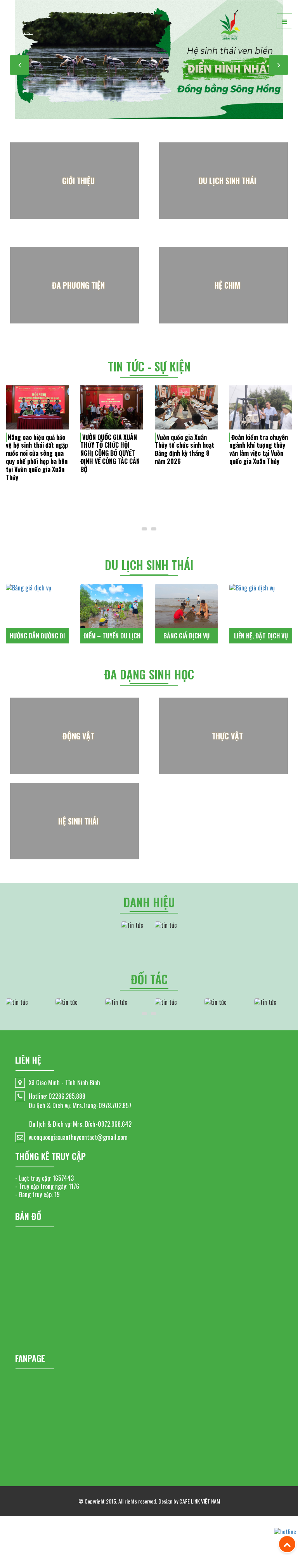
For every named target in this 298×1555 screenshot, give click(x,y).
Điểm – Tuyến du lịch (111, 635)
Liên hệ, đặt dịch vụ (261, 635)
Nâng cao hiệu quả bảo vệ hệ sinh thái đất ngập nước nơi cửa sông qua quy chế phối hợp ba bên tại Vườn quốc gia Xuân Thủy (37, 457)
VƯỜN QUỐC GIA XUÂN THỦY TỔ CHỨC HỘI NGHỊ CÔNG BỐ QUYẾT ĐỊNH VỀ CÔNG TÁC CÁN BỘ (110, 453)
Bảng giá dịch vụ (186, 635)
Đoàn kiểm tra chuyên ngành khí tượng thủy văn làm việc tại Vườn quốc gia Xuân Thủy (258, 449)
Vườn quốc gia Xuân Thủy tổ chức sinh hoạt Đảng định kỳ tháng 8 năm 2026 (184, 449)
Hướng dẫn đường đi (37, 635)
